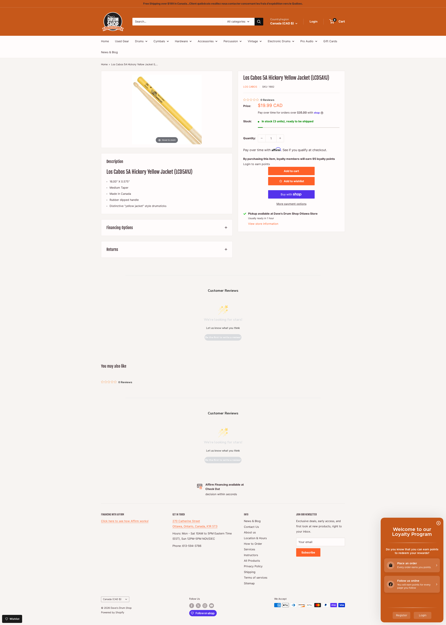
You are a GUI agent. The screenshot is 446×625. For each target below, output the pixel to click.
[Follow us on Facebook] (191, 605)
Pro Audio (306, 41)
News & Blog (109, 52)
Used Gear (122, 41)
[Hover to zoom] (167, 109)
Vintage (253, 41)
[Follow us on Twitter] (198, 605)
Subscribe (308, 552)
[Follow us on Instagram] (204, 605)
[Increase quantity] (280, 138)
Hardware (181, 41)
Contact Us (251, 527)
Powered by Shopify (112, 612)
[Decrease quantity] (261, 138)
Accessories (206, 41)
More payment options (291, 204)
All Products (252, 560)
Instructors (251, 555)
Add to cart (291, 171)
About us (250, 532)
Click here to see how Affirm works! (124, 521)
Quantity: (249, 138)
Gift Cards (330, 41)
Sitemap (249, 583)
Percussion (231, 41)
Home (105, 41)
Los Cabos (250, 86)
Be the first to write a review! (223, 337)
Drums (139, 41)
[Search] (259, 21)
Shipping (249, 572)
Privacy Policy (253, 566)
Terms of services (255, 577)
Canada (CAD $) (112, 599)
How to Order (253, 543)
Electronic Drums (279, 41)
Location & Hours (255, 538)
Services (249, 549)
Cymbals (159, 41)
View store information (263, 223)
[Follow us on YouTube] (211, 605)
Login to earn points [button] (256, 164)
